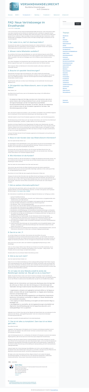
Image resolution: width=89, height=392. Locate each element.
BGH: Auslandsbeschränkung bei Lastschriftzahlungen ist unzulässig (22, 383)
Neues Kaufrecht (66, 70)
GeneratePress (54, 390)
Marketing (37, 15)
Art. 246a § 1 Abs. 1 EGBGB (24, 191)
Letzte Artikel (14, 362)
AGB (64, 37)
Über (9, 362)
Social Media (66, 80)
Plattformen (65, 74)
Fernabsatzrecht (26, 15)
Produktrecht (46, 15)
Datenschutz (66, 102)
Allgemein (65, 39)
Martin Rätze (18, 365)
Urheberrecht (65, 15)
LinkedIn (17, 375)
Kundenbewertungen (68, 63)
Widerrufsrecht (66, 90)
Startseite (10, 15)
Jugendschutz (66, 59)
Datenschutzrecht (67, 43)
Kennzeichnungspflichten (68, 61)
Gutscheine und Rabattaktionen (70, 51)
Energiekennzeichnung (68, 47)
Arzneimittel (65, 41)
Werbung (65, 88)
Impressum (65, 57)
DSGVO (17, 15)
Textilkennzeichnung (67, 84)
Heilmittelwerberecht (68, 55)
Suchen (64, 21)
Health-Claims (66, 53)
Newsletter (65, 72)
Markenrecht (57, 15)
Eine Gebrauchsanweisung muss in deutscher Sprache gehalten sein (22, 382)
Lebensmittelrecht (67, 65)
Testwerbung (66, 82)
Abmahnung (65, 35)
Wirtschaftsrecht (66, 92)
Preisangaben (66, 76)
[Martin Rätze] (11, 368)
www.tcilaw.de (18, 373)
